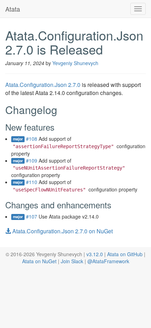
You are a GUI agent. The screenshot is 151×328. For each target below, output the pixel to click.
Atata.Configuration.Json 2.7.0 (42, 85)
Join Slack (72, 261)
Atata (12, 8)
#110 (31, 181)
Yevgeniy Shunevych (75, 63)
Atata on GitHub (125, 254)
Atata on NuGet (39, 261)
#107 (31, 216)
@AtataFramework (108, 261)
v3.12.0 (94, 254)
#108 (31, 138)
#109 (31, 160)
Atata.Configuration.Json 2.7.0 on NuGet (62, 231)
